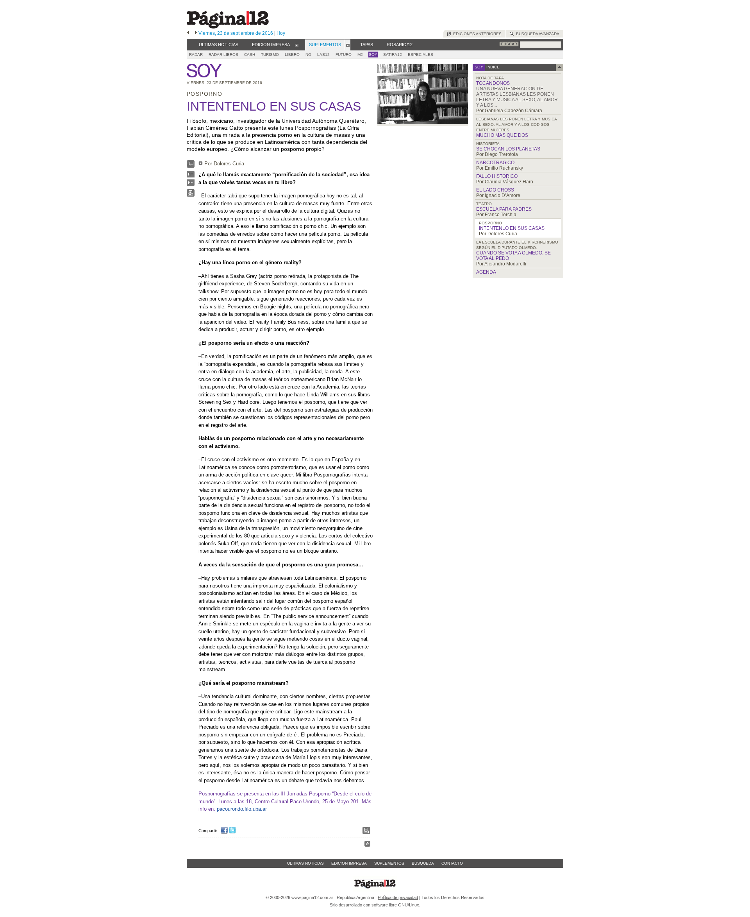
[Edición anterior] (188, 33)
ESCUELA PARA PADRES (504, 209)
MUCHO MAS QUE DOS (502, 135)
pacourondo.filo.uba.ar (242, 809)
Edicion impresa (349, 863)
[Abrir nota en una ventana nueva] (191, 166)
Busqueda (423, 863)
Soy (373, 54)
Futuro (344, 54)
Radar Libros (223, 54)
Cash (249, 54)
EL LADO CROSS (495, 190)
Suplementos (389, 863)
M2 (360, 54)
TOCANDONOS (493, 83)
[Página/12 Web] (228, 27)
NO (308, 54)
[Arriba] (367, 845)
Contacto (452, 863)
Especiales (420, 54)
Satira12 (392, 54)
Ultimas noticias (305, 863)
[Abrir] (296, 44)
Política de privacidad (398, 897)
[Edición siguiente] (196, 33)
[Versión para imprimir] (191, 195)
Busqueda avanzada (536, 34)
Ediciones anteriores (476, 34)
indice (492, 67)
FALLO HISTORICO (497, 176)
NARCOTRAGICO (495, 162)
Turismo (270, 54)
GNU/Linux (408, 905)
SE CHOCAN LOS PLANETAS (508, 149)
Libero (292, 54)
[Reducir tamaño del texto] (191, 184)
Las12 (323, 54)
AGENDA (486, 272)
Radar (196, 54)
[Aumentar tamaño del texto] (191, 176)
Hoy (281, 33)
